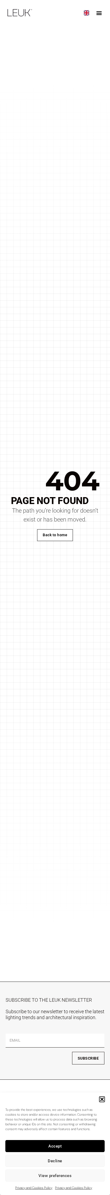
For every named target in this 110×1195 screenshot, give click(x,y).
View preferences (55, 1175)
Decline (55, 1161)
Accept (55, 1146)
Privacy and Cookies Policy (33, 1188)
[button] (102, 1099)
